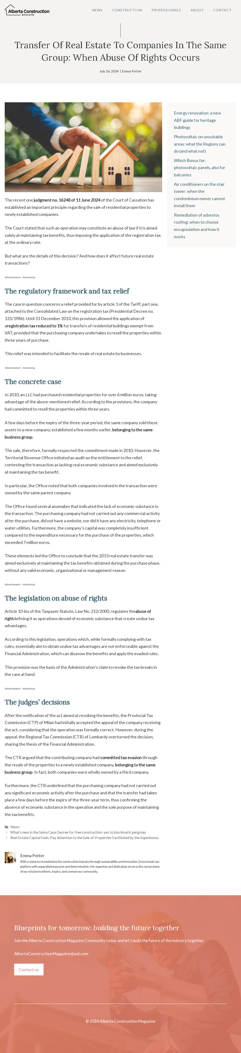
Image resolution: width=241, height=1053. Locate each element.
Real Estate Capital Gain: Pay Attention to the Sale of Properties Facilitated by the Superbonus (84, 837)
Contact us (29, 969)
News (97, 10)
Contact (222, 10)
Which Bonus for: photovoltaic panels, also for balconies (199, 167)
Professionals (166, 10)
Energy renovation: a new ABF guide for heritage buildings (197, 120)
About (197, 10)
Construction (127, 10)
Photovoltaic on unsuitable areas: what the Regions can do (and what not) (199, 144)
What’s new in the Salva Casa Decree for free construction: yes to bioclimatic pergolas (78, 832)
